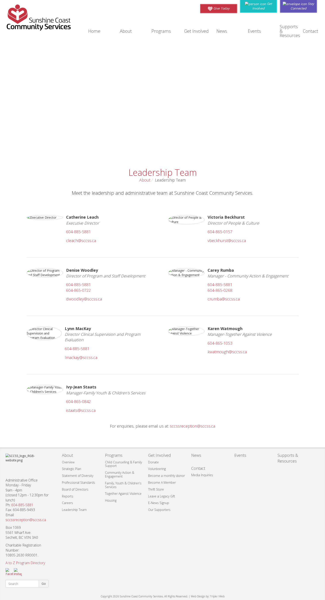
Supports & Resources (290, 31)
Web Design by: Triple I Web (208, 596)
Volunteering (157, 469)
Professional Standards (78, 482)
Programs (161, 31)
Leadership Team (74, 510)
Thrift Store (156, 489)
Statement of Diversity (77, 476)
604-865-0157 (220, 231)
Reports (67, 496)
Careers (67, 503)
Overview (68, 462)
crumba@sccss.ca (224, 299)
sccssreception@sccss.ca (192, 426)
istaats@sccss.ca (81, 410)
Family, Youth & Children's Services (123, 485)
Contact (310, 31)
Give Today (220, 8)
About (126, 31)
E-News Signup (158, 503)
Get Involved (196, 31)
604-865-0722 (78, 290)
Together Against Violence (123, 493)
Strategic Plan (71, 469)
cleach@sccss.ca (81, 240)
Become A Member (162, 482)
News (221, 31)
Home (94, 31)
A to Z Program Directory (25, 562)
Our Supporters (159, 510)
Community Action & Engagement (119, 474)
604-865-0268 (220, 290)
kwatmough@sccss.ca (227, 351)
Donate (153, 462)
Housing (111, 500)
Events (254, 31)
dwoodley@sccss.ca (84, 299)
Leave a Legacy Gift (161, 496)
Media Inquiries (202, 475)
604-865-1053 (220, 343)
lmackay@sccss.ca (81, 357)
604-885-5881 (78, 231)
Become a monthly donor (166, 476)
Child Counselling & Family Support (123, 464)
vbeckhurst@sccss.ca (227, 240)
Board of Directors (75, 489)
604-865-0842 (78, 401)
